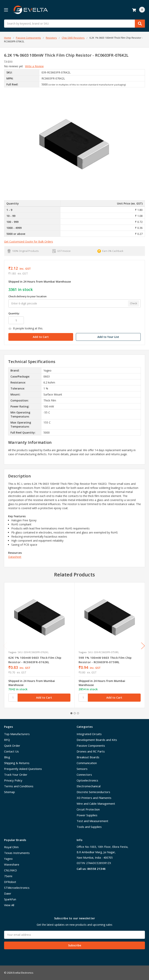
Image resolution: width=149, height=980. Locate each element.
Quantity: (14, 313)
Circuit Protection (88, 809)
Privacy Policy (13, 780)
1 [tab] (71, 713)
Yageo (8, 859)
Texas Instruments (17, 853)
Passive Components (91, 745)
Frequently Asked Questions (23, 769)
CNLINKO (10, 870)
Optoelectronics (87, 780)
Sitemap (9, 792)
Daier (7, 893)
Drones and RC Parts (91, 751)
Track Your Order (15, 774)
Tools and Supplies (89, 827)
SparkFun (10, 899)
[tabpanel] (39, 645)
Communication (87, 763)
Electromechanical (88, 786)
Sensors (82, 769)
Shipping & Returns (16, 763)
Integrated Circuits (89, 734)
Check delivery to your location (27, 296)
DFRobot (10, 882)
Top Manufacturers (17, 734)
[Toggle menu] (6, 9)
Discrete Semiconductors (93, 792)
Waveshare (11, 864)
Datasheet (14, 557)
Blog (7, 757)
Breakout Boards (88, 757)
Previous (5, 646)
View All (9, 905)
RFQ (7, 740)
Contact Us (11, 751)
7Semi (8, 876)
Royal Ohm (11, 847)
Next (143, 646)
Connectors (84, 774)
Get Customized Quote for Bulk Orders (28, 241)
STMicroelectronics (16, 888)
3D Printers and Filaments (94, 798)
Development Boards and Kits (97, 740)
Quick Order (12, 745)
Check (133, 303)
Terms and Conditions (18, 786)
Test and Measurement (92, 821)
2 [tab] (75, 713)
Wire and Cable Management (96, 803)
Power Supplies (87, 815)
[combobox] (74, 24)
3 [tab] (78, 713)
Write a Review (34, 66)
